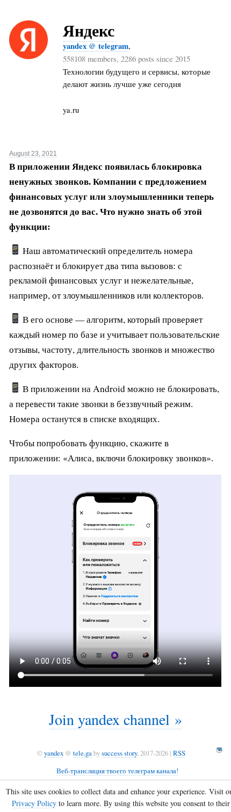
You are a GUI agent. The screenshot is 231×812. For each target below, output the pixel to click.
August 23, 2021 (33, 153)
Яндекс (88, 30)
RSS (179, 753)
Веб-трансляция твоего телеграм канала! (117, 770)
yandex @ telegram (95, 46)
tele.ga (82, 753)
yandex (53, 753)
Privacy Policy (34, 803)
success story (119, 753)
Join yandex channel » (115, 719)
